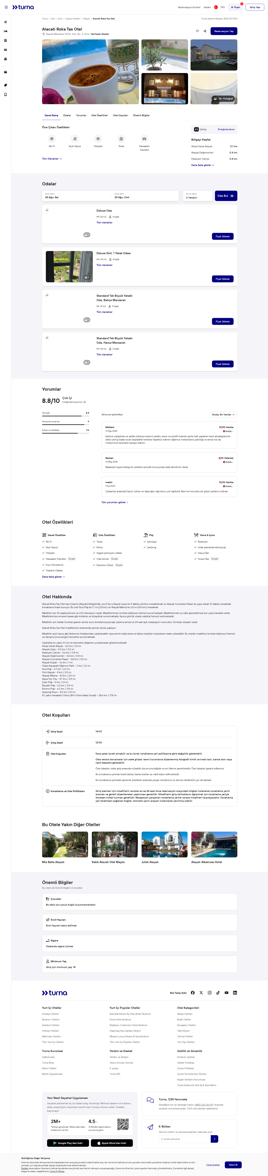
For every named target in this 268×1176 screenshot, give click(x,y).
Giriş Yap (255, 7)
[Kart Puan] (5, 72)
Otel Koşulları (120, 115)
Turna (45, 18)
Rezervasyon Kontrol (189, 7)
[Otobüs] (5, 41)
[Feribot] (5, 59)
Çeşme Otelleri (73, 18)
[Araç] (5, 50)
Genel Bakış (51, 115)
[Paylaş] (205, 31)
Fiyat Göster (223, 236)
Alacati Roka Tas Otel (104, 18)
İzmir (60, 18)
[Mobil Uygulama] (5, 95)
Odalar (67, 115)
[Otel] (5, 32)
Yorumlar (81, 115)
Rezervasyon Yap (224, 31)
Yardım (207, 7)
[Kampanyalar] (5, 85)
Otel (53, 18)
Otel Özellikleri (99, 115)
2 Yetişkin (191, 197)
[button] (139, 71)
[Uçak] (5, 22)
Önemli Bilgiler (141, 115)
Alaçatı (86, 18)
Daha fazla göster (52, 576)
